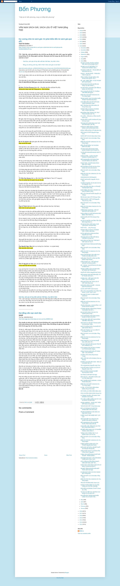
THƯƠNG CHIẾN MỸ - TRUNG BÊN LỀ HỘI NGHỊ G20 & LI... (91, 70)
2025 (81, 32)
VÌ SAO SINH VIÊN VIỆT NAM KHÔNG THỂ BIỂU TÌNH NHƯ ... (90, 320)
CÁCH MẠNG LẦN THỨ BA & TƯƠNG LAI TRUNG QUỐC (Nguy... (90, 348)
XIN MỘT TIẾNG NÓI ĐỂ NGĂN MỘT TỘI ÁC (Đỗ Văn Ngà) (90, 469)
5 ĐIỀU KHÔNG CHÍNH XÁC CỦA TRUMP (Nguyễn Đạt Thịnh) (89, 444)
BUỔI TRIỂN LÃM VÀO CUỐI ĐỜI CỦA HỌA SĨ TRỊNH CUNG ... (90, 190)
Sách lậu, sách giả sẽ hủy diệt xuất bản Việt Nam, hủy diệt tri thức (41, 61)
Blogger (67, 572)
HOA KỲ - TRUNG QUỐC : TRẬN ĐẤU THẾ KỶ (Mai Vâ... (90, 74)
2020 (81, 43)
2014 (81, 520)
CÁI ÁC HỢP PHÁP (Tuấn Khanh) (89, 288)
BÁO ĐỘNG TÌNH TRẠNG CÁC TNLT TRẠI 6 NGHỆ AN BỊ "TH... (90, 113)
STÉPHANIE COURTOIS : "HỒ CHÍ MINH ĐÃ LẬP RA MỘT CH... (89, 210)
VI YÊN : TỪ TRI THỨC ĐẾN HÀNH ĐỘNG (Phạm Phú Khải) (90, 388)
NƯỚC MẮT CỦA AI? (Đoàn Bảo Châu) (91, 136)
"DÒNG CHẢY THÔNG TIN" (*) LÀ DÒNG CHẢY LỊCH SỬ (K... (89, 433)
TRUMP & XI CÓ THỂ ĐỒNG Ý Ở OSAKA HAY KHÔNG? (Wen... (89, 67)
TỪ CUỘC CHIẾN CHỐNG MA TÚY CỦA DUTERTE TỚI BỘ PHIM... (91, 399)
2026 (81, 30)
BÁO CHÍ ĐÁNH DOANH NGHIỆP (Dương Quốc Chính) (89, 371)
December (83, 48)
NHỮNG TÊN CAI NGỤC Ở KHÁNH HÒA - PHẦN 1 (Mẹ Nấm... (90, 230)
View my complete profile (84, 533)
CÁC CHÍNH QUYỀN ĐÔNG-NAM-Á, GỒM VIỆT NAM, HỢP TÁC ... (90, 462)
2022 (81, 39)
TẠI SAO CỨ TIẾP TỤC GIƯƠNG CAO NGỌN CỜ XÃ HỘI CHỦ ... (90, 492)
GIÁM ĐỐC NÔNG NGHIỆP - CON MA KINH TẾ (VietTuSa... (90, 286)
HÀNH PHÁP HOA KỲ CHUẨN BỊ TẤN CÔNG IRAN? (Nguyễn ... (90, 451)
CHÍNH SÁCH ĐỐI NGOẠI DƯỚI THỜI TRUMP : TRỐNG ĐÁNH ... (90, 455)
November (83, 50)
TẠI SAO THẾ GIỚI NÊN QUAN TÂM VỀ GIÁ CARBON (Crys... (91, 344)
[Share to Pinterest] (43, 402)
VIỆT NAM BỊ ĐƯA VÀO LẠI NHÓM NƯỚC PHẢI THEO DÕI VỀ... (89, 423)
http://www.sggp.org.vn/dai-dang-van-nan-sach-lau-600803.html (36, 319)
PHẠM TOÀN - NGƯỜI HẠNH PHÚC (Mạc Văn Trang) (90, 163)
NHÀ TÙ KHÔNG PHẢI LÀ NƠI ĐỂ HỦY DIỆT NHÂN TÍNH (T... (91, 327)
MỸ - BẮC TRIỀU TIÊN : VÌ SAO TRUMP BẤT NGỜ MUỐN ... (91, 81)
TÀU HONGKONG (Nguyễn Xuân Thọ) (90, 365)
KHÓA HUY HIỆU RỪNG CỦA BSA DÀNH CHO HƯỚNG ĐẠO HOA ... (90, 127)
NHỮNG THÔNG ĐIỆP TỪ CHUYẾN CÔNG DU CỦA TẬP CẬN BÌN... (90, 485)
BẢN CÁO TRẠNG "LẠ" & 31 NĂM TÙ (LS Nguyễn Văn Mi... (90, 330)
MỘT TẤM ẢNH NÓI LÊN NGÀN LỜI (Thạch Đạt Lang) (90, 106)
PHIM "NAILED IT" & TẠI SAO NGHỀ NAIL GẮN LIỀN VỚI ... (90, 341)
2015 (81, 517)
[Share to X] (39, 402)
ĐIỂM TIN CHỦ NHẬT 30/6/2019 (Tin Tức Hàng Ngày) (90, 95)
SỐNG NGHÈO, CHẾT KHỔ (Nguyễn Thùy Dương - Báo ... (90, 200)
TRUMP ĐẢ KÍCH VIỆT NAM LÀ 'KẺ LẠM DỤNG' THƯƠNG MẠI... (90, 224)
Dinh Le (26, 402)
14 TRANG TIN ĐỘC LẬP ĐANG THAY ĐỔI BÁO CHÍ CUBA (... (90, 396)
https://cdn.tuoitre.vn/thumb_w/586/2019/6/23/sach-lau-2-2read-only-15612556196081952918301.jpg (44, 68)
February (83, 506)
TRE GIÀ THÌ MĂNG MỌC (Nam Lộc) (90, 482)
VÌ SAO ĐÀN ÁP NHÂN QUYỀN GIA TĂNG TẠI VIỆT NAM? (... (90, 84)
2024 (81, 35)
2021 (81, 41)
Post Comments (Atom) (31, 458)
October (83, 52)
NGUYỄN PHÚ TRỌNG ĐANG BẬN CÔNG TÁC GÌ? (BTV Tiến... (90, 496)
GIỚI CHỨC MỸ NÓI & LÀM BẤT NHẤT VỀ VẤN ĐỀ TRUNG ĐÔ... (90, 448)
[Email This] (36, 402)
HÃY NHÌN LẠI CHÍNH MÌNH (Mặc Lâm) (91, 391)
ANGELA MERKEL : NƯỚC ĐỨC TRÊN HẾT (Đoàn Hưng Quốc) (91, 403)
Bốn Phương (35, 9)
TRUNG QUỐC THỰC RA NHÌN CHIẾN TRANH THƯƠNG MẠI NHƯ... (91, 99)
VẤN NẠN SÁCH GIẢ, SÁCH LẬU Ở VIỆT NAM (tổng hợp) (90, 282)
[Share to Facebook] (41, 402)
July (82, 58)
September (84, 54)
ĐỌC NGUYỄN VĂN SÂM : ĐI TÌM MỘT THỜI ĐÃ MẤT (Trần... (90, 187)
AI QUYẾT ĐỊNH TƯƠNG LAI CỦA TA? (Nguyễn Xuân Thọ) (90, 368)
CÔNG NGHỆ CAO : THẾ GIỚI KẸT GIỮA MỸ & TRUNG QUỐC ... (89, 262)
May (82, 499)
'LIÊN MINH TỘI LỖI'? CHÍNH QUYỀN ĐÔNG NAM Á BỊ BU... (90, 259)
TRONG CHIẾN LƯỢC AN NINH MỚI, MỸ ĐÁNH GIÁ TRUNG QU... (90, 269)
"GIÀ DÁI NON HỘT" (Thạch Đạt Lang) (90, 406)
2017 (81, 513)
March (82, 504)
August (83, 56)
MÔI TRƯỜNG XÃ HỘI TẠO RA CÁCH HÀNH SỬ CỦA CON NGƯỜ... (90, 167)
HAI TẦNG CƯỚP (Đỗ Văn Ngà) (89, 374)
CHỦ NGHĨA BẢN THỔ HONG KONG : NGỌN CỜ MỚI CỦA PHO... (90, 316)
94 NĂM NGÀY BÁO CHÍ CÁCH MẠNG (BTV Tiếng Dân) (90, 472)
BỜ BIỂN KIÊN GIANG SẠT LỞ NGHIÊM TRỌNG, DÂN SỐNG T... (91, 430)
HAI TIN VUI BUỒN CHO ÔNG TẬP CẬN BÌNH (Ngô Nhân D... (91, 221)
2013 (81, 522)
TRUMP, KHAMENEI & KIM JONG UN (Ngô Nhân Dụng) (90, 412)
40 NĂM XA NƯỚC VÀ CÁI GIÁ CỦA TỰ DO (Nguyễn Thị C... (91, 183)
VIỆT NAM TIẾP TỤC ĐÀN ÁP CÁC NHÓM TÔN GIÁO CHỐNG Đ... (89, 419)
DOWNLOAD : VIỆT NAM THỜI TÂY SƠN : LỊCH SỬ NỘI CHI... (90, 279)
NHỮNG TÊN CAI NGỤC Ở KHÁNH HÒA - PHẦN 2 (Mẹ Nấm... (90, 109)
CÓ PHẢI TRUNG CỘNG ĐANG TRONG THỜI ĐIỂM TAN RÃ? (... (91, 309)
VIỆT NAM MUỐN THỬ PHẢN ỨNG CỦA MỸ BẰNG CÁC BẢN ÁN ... (90, 160)
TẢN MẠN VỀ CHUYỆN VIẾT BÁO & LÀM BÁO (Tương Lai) (90, 237)
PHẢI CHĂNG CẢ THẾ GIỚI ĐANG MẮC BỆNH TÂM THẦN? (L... (91, 214)
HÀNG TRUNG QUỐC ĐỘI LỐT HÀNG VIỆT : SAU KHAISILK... (90, 352)
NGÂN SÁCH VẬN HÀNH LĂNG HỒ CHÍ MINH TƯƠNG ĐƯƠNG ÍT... (91, 465)
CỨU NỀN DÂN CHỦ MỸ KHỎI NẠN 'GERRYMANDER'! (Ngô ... (90, 102)
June (82, 61)
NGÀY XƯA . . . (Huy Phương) (88, 227)
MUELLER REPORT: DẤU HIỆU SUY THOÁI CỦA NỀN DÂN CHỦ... (90, 255)
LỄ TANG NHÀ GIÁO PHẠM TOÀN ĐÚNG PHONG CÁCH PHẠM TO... (90, 149)
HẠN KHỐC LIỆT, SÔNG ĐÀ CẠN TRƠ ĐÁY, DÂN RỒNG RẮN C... (90, 426)
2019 (81, 46)
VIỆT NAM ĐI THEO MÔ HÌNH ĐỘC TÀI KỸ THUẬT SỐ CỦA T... (91, 275)
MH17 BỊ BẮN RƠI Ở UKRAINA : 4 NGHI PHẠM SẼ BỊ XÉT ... (91, 381)
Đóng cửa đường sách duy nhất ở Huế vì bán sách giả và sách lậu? (41, 64)
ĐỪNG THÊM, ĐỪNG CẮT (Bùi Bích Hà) (91, 130)
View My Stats (60, 577)
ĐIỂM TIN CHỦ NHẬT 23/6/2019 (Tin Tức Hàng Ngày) (90, 384)
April (82, 502)
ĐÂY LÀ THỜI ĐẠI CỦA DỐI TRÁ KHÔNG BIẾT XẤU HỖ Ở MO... (89, 409)
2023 (81, 37)
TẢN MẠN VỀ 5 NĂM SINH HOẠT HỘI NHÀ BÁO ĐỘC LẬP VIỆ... (90, 124)
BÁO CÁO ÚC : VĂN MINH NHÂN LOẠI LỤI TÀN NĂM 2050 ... (90, 377)
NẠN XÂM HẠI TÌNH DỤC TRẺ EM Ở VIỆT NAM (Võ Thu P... (90, 241)
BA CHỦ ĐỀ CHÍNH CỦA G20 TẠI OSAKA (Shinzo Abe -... (89, 313)
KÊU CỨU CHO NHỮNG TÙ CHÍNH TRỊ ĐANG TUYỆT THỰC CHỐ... (91, 291)
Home (45, 455)
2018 (81, 511)
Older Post (69, 455)
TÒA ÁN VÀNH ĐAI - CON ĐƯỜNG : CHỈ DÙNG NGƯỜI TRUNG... (91, 306)
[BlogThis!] (38, 402)
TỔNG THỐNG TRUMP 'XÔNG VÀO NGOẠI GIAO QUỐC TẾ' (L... (90, 77)
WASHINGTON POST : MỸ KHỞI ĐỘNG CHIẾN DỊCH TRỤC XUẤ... (91, 458)
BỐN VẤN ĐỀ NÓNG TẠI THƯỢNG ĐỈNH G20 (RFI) (90, 146)
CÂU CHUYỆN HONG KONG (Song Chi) (91, 393)
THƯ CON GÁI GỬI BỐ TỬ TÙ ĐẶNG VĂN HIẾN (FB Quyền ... (90, 92)
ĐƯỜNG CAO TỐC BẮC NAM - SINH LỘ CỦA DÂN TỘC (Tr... (91, 362)
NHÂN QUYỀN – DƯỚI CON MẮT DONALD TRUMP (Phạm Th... (89, 156)
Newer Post (22, 455)
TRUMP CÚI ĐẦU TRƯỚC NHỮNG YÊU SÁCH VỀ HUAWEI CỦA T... (90, 63)
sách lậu (22, 71)
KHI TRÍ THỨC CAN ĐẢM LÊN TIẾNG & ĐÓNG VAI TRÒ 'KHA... (91, 88)
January (83, 508)
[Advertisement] (60, 553)
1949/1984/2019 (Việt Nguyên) (88, 177)
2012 (81, 524)
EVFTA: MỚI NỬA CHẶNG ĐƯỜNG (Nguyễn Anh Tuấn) (90, 234)
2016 (81, 515)
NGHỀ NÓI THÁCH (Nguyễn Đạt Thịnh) (91, 272)
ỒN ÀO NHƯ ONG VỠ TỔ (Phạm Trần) (90, 197)
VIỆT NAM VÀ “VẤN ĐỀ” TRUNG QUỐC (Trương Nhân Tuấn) (91, 323)
